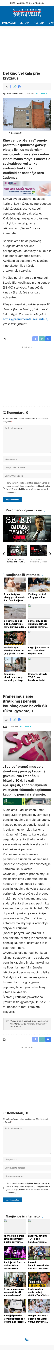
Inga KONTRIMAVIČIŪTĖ (13, 94)
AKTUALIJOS (41, 94)
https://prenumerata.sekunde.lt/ (26, 319)
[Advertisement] (27, 376)
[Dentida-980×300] (27, 188)
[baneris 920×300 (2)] (27, 801)
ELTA (5, 726)
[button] (15, 86)
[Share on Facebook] (10, 86)
